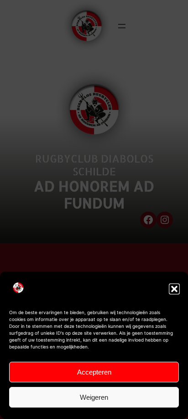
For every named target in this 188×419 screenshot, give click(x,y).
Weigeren (94, 397)
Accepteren (94, 372)
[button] (174, 289)
